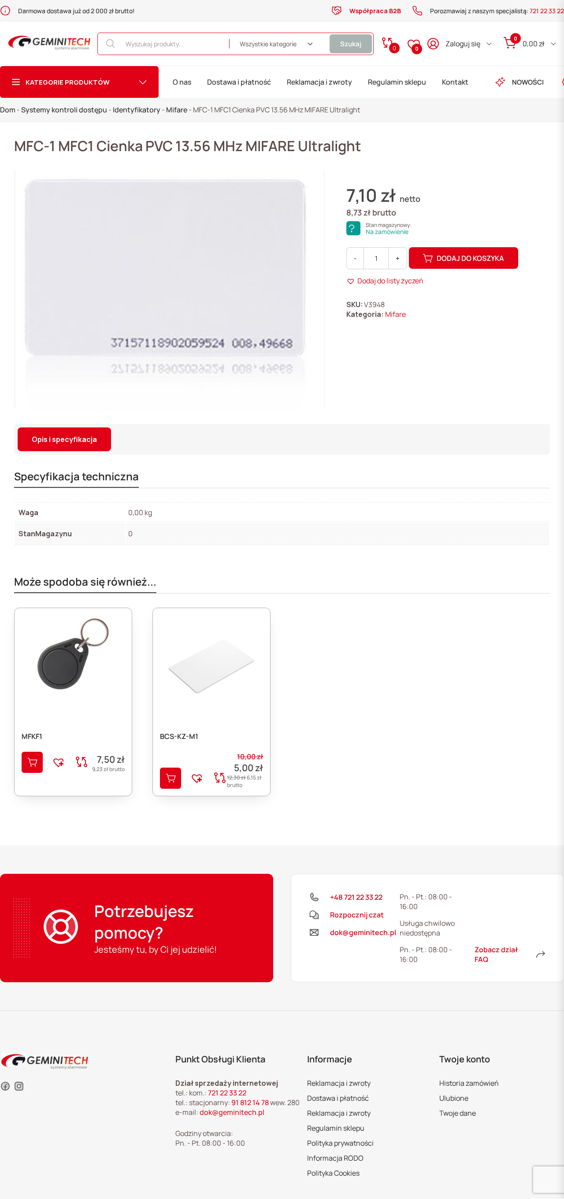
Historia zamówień (469, 1083)
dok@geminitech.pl (232, 1112)
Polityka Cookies (333, 1173)
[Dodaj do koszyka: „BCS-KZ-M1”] (170, 778)
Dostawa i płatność (239, 82)
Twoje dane (457, 1113)
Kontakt (455, 82)
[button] (384, 281)
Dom (7, 110)
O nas (182, 82)
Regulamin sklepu (397, 82)
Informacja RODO (335, 1158)
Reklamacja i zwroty (319, 82)
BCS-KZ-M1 (179, 736)
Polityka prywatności (340, 1143)
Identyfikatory (136, 110)
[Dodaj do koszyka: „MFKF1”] (32, 762)
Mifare (176, 110)
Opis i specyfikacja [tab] (64, 439)
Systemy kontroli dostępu (64, 110)
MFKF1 (32, 736)
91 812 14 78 (250, 1102)
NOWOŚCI (528, 82)
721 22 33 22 (547, 11)
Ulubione (453, 1098)
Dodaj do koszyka (470, 258)
